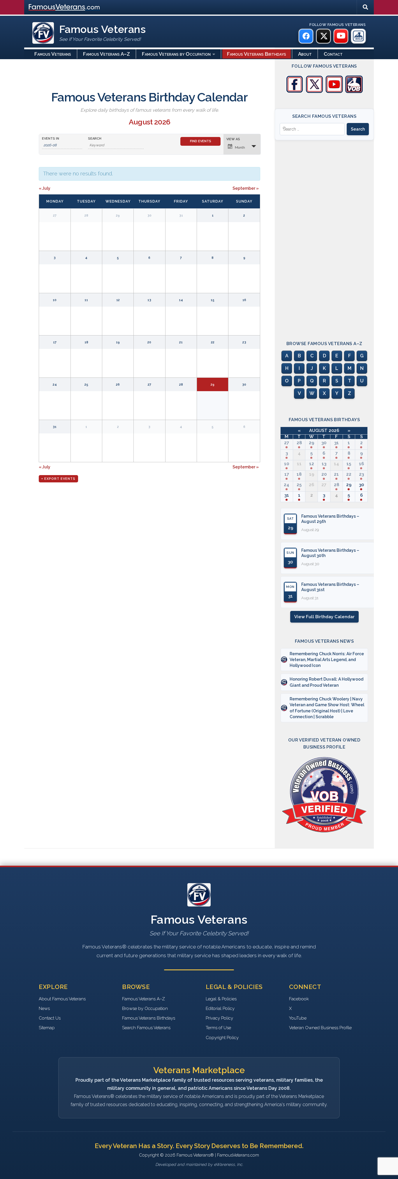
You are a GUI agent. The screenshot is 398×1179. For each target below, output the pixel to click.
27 (286, 442)
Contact (333, 54)
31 (336, 442)
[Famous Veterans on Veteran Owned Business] (358, 36)
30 (323, 442)
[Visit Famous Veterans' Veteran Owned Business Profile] (354, 91)
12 (311, 463)
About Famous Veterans (62, 998)
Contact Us (50, 1018)
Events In (50, 138)
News (44, 1008)
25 (299, 484)
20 (324, 474)
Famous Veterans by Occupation (176, 54)
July (44, 188)
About (305, 54)
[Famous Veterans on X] (323, 36)
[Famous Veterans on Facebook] (306, 36)
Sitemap (47, 1027)
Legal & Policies (221, 998)
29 (311, 442)
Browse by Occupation (145, 1008)
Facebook (299, 998)
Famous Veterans (52, 54)
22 (348, 474)
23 (361, 474)
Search (94, 138)
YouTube (298, 1018)
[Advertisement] (324, 235)
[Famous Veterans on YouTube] (341, 36)
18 (299, 474)
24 (286, 484)
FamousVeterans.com (64, 7)
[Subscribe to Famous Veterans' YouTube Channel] (334, 91)
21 (336, 474)
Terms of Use (218, 1027)
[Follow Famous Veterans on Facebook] (294, 91)
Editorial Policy (220, 1008)
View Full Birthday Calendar (324, 616)
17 (286, 474)
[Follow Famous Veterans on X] (314, 91)
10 (286, 463)
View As (233, 139)
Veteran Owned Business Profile (320, 1027)
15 (348, 463)
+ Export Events (58, 479)
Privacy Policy (219, 1018)
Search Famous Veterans (146, 1027)
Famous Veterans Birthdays (256, 54)
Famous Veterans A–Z (106, 54)
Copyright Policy (222, 1037)
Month (240, 147)
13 (324, 463)
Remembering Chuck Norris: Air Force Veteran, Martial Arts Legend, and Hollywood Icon (327, 659)
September (246, 188)
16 (361, 463)
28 (299, 442)
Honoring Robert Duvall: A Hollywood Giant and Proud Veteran (326, 682)
